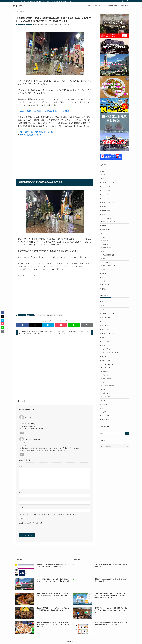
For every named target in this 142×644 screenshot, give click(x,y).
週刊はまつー (106, 289)
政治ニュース (106, 244)
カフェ (104, 175)
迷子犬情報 (105, 285)
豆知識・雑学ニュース (109, 266)
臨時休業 (56, 24)
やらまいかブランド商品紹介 (111, 202)
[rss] (125, 1)
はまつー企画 (106, 190)
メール (21, 500)
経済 (104, 258)
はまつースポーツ (107, 186)
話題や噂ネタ (106, 262)
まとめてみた (106, 198)
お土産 (104, 281)
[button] (22, 325)
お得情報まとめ (107, 218)
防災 (104, 269)
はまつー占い (106, 194)
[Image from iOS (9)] (55, 74)
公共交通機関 (106, 210)
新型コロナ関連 (107, 248)
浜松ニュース (21, 24)
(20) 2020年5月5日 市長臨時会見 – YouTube (36, 132)
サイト (21, 507)
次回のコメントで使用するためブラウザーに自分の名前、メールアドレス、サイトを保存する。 (50, 514)
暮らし (104, 214)
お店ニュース (106, 237)
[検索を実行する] (127, 433)
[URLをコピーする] (87, 325)
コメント (22, 467)
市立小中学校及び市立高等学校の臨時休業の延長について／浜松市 (44, 111)
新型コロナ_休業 (39, 24)
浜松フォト (29, 24)
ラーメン (105, 178)
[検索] (127, 1)
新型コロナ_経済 (49, 24)
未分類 (104, 225)
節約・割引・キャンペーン (110, 222)
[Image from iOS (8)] (55, 232)
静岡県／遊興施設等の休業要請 (31, 134)
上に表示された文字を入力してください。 (32, 523)
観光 (103, 277)
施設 (104, 251)
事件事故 (105, 240)
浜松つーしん (20, 5)
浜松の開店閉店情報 (108, 255)
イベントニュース (108, 233)
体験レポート (106, 206)
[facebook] (122, 1)
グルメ (104, 171)
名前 (20, 492)
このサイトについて (108, 182)
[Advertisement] (54, 155)
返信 (22, 433)
